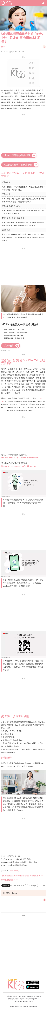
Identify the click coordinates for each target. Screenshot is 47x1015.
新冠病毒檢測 (18, 885)
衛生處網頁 (14, 871)
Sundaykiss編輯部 (7, 52)
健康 (3, 47)
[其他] (44, 48)
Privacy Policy (28, 1001)
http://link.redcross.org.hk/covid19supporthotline (19, 458)
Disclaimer (18, 1001)
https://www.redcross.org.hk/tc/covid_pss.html (18, 466)
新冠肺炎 (32, 885)
